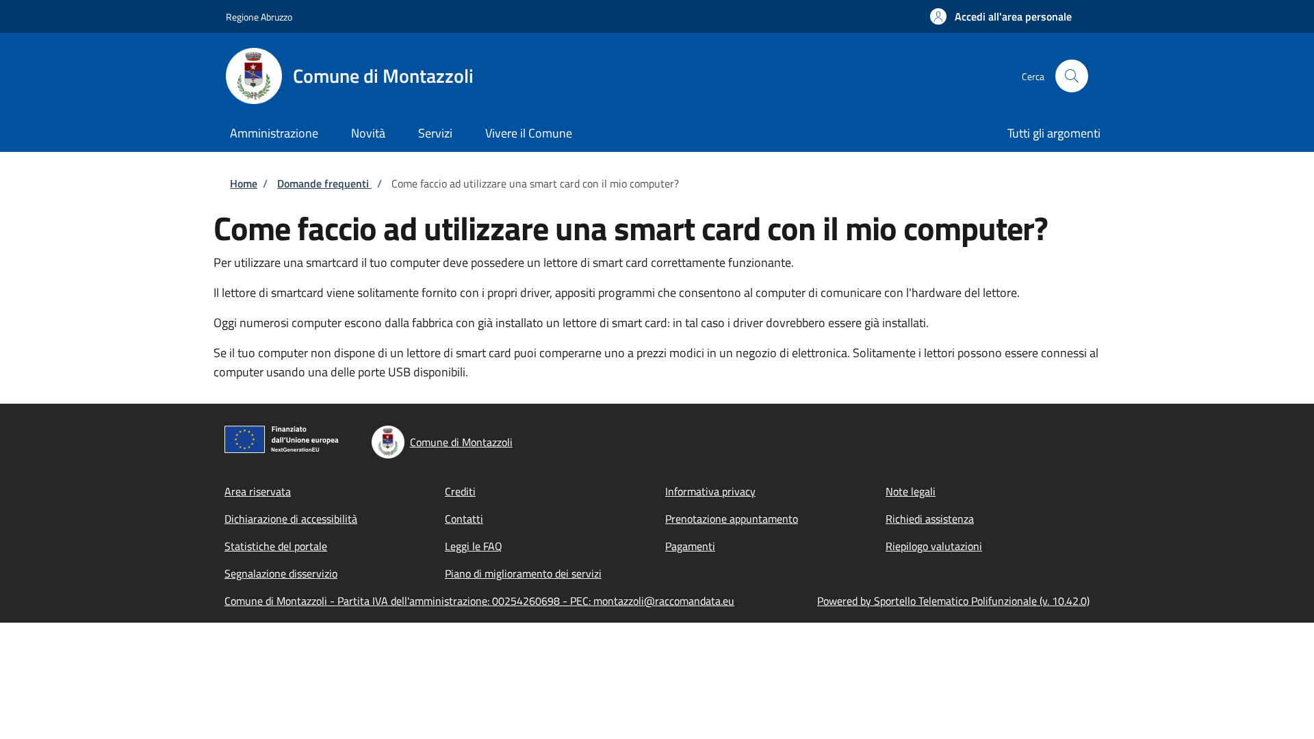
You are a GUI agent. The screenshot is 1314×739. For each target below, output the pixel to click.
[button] (1001, 16)
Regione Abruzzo (259, 17)
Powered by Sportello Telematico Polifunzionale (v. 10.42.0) (953, 601)
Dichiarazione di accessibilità (290, 518)
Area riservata (257, 491)
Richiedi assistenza (930, 518)
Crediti (460, 491)
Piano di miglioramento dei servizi (523, 573)
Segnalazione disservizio (280, 573)
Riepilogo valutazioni (934, 546)
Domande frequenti (324, 183)
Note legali (911, 491)
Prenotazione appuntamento (731, 518)
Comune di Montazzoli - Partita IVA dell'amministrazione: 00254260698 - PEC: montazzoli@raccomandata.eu (479, 601)
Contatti (464, 518)
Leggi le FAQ (473, 546)
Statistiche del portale (275, 546)
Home (243, 183)
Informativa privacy (710, 491)
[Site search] (1071, 76)
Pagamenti (690, 546)
